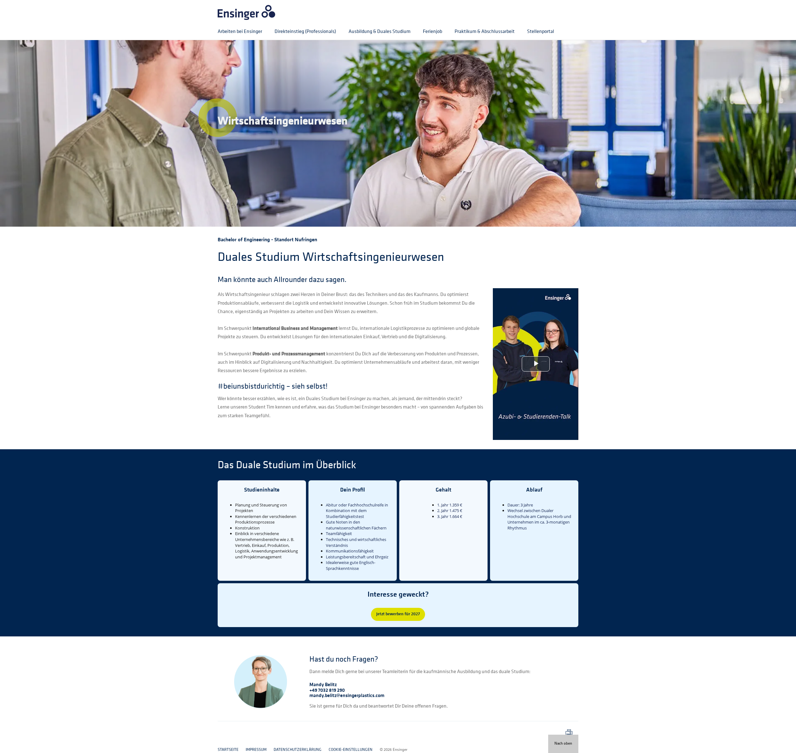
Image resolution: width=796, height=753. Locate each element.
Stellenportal (540, 31)
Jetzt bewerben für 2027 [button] (398, 614)
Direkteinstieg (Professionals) (305, 31)
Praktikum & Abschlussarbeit (485, 31)
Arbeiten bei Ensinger (240, 31)
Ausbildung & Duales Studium (379, 31)
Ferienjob (432, 31)
